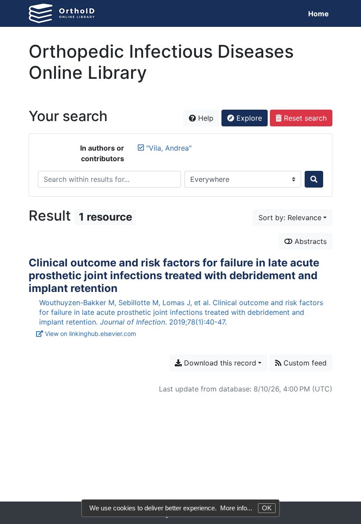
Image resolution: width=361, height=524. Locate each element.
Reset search (304, 118)
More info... (236, 508)
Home (318, 13)
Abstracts (309, 241)
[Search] (314, 179)
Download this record (219, 362)
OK (267, 508)
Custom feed (304, 362)
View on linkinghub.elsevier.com (90, 333)
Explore (248, 118)
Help (205, 118)
